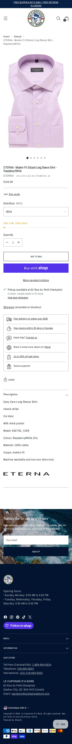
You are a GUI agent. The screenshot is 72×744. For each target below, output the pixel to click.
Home (6, 36)
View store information (18, 297)
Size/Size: (13, 203)
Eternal (17, 36)
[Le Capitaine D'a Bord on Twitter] (30, 617)
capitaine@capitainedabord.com (31, 693)
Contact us (31, 337)
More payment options (36, 280)
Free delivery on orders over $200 (31, 318)
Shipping (8, 307)
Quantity (8, 235)
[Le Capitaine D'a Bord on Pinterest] (18, 617)
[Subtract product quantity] (7, 242)
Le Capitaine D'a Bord (31, 713)
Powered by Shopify (12, 719)
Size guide (14, 194)
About (48, 347)
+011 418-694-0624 (31, 673)
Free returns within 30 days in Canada (33, 328)
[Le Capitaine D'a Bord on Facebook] (5, 617)
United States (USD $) (17, 707)
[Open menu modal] (5, 18)
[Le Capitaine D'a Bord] (36, 18)
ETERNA (8, 175)
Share (11, 379)
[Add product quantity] (18, 242)
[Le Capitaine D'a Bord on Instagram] (12, 617)
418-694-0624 (25, 668)
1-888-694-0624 (41, 664)
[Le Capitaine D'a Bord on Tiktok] (24, 617)
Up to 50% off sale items (26, 356)
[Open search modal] (58, 18)
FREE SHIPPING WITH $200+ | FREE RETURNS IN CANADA (36, 4)
